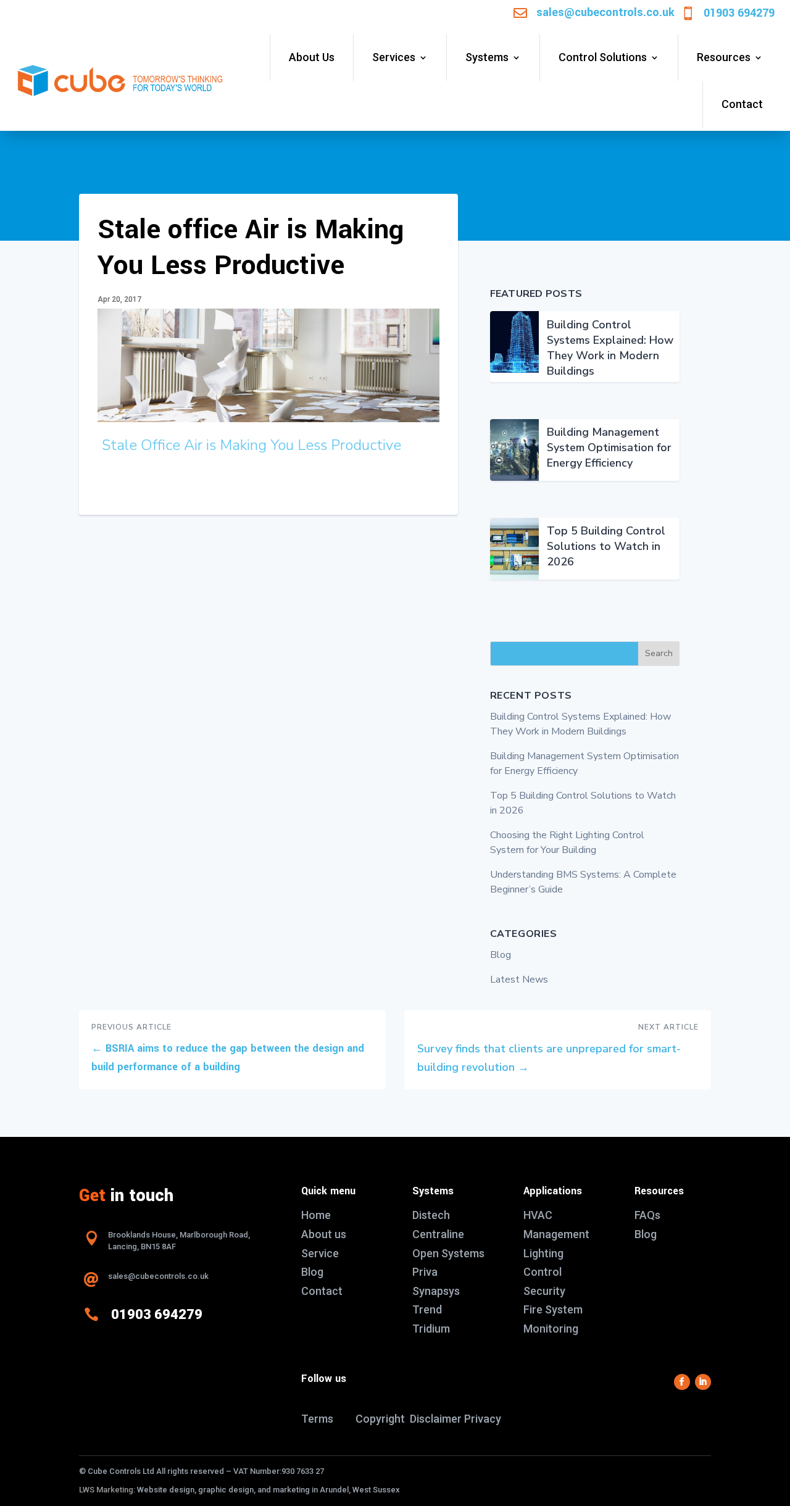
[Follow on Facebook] (682, 1382)
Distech (431, 1215)
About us (323, 1234)
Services (393, 57)
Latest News (519, 979)
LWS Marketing (106, 1489)
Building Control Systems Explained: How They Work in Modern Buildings (610, 347)
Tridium (431, 1328)
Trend (427, 1309)
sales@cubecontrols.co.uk (605, 12)
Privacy (482, 1418)
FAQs (647, 1215)
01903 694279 (739, 13)
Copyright (380, 1418)
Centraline (438, 1234)
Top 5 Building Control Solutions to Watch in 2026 (606, 546)
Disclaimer (436, 1418)
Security (544, 1290)
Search (659, 653)
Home (316, 1215)
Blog (500, 955)
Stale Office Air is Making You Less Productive (251, 445)
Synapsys (436, 1290)
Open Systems (448, 1253)
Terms (317, 1418)
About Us (312, 57)
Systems (487, 57)
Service (320, 1253)
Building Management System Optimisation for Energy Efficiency (609, 447)
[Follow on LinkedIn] (703, 1382)
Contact (742, 104)
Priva (425, 1271)
